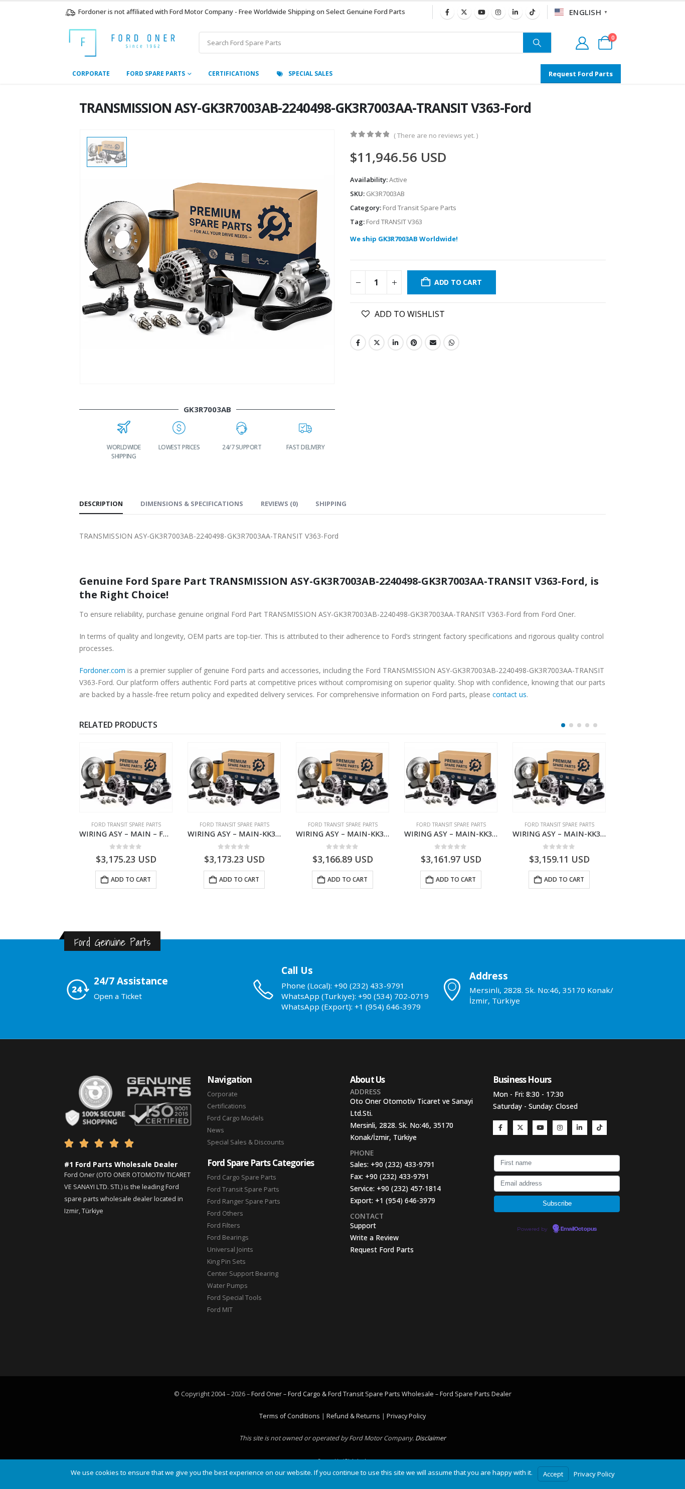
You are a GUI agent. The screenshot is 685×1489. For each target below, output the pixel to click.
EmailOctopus (579, 1229)
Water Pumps (227, 1285)
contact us (509, 694)
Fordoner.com (102, 670)
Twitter (377, 343)
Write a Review (374, 1237)
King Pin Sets (226, 1261)
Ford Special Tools (234, 1297)
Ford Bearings (228, 1237)
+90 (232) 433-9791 (403, 1164)
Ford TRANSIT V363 (394, 221)
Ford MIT (220, 1309)
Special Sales (310, 73)
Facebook (358, 343)
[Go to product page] (126, 777)
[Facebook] (447, 12)
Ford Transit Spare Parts (419, 207)
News (215, 1130)
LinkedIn (396, 343)
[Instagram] (498, 12)
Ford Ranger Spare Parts (243, 1201)
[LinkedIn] (515, 12)
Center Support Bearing (242, 1273)
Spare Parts (472, 1394)
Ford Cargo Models (235, 1118)
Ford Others (225, 1213)
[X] (464, 12)
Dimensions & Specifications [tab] (191, 503)
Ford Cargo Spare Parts (241, 1177)
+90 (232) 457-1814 (409, 1188)
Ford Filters (223, 1225)
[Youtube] (481, 12)
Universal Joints (230, 1249)
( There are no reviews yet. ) (436, 135)
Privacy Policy (406, 1416)
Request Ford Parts (382, 1249)
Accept (553, 1473)
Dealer (500, 1394)
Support (363, 1225)
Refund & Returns (353, 1416)
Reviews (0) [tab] (279, 503)
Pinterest (414, 343)
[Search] (537, 43)
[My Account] (582, 43)
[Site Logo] (122, 43)
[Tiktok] (533, 12)
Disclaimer (430, 1438)
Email (433, 343)
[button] (563, 725)
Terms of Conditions (289, 1416)
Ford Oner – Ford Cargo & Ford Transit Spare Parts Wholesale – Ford (353, 1394)
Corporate (91, 73)
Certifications (233, 73)
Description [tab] (101, 503)
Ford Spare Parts (155, 73)
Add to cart (458, 282)
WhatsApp (451, 343)
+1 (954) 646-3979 (405, 1200)
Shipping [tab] (331, 503)
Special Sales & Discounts (245, 1142)
